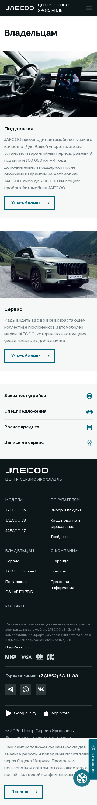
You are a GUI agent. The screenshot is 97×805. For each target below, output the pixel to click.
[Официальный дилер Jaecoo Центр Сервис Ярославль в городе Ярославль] (19, 8)
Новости (58, 571)
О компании (64, 551)
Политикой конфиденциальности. (52, 775)
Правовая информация (62, 585)
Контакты (16, 606)
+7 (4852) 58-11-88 (58, 676)
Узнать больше (26, 203)
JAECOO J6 (15, 510)
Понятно (20, 792)
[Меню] (88, 8)
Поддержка (16, 582)
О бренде (59, 561)
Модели (14, 500)
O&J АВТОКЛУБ (19, 592)
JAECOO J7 (15, 531)
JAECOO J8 (15, 520)
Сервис (12, 561)
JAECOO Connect (20, 571)
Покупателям (65, 500)
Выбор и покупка (66, 510)
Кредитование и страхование (65, 523)
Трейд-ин (59, 537)
